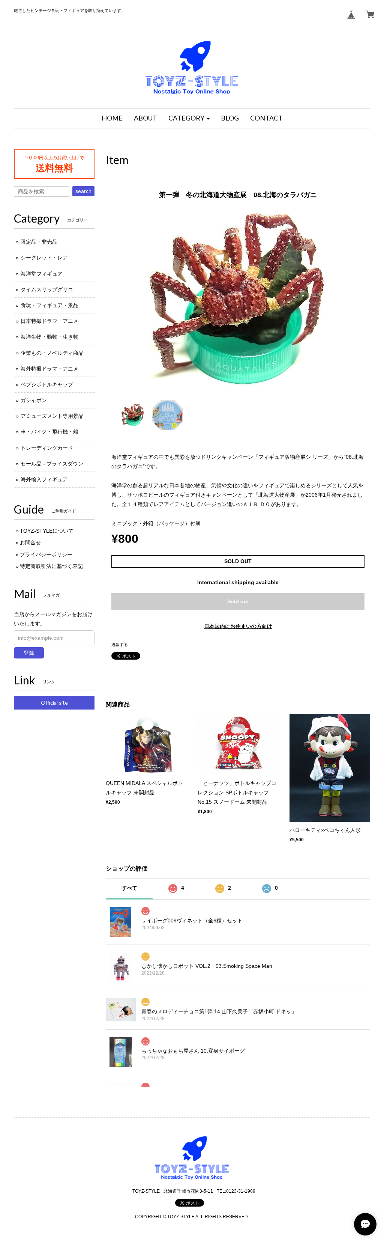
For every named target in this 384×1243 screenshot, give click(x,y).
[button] (189, 118)
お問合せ (30, 542)
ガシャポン (34, 400)
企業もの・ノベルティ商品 (52, 353)
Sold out (238, 601)
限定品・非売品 (39, 242)
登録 (29, 653)
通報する (119, 644)
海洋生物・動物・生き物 (49, 337)
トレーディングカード (47, 448)
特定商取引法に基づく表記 (51, 566)
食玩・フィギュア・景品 (49, 305)
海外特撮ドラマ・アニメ (49, 369)
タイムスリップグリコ (47, 289)
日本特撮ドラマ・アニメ (49, 321)
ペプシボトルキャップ (47, 384)
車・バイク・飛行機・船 (49, 432)
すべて (129, 888)
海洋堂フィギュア (42, 274)
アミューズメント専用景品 (52, 416)
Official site (54, 702)
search (83, 191)
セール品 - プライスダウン (52, 464)
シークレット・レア (44, 258)
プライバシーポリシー (46, 554)
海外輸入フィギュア (44, 479)
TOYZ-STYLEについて (47, 531)
